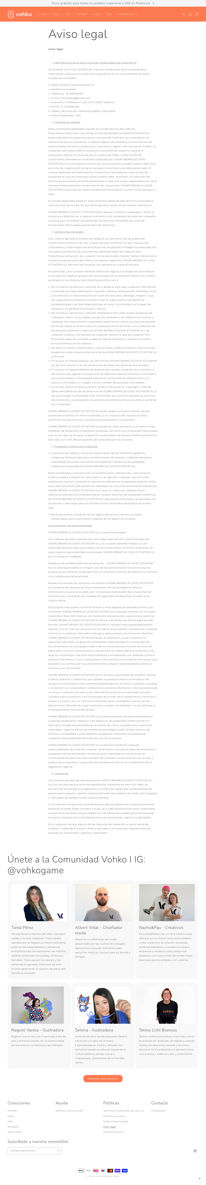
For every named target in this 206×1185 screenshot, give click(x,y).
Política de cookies (114, 1116)
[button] (43, 14)
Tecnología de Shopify (109, 1176)
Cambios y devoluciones (69, 1110)
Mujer (11, 1116)
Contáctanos (158, 1110)
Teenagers (13, 1126)
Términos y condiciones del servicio (123, 1110)
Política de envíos (113, 1132)
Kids (10, 1121)
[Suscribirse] (58, 1150)
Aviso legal (109, 1126)
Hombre (12, 1110)
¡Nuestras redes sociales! (103, 1078)
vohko (96, 1176)
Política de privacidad (115, 1121)
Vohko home (15, 1132)
